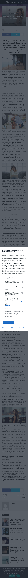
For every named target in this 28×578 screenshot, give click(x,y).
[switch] (22, 282)
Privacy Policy (22, 327)
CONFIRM (8, 322)
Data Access (14, 327)
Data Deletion (5, 327)
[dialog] (14, 289)
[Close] (24, 250)
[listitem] (14, 278)
